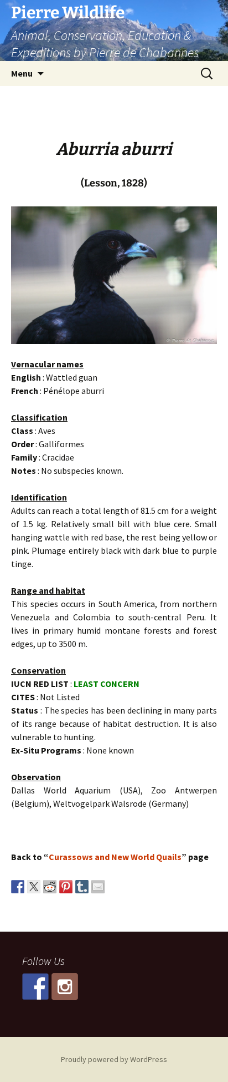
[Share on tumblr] (82, 886)
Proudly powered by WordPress (114, 1059)
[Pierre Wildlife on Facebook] (35, 986)
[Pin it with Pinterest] (65, 886)
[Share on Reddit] (49, 886)
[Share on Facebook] (17, 886)
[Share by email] (98, 886)
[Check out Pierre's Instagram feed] (64, 986)
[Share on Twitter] (33, 886)
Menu (22, 73)
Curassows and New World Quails (115, 856)
